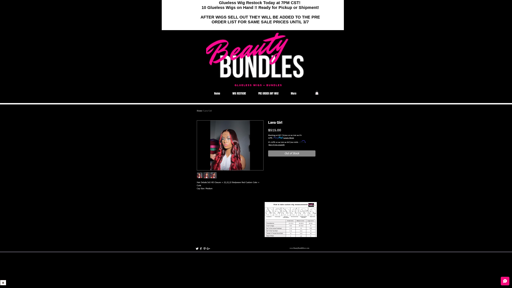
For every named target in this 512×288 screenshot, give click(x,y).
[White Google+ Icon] (208, 248)
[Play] (3, 282)
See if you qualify (277, 145)
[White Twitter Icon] (197, 248)
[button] (316, 93)
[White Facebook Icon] (201, 248)
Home (199, 111)
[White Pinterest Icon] (204, 248)
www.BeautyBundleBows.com (299, 248)
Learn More (288, 138)
